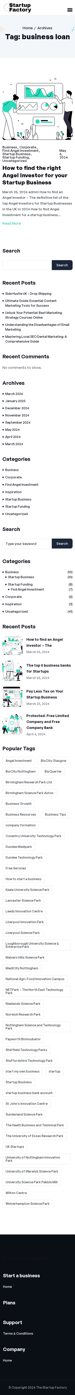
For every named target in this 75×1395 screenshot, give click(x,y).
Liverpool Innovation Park (25, 922)
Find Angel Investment (20, 150)
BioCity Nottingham (21, 771)
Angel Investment (19, 761)
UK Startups (15, 1147)
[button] (69, 10)
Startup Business (16, 154)
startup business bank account (29, 1093)
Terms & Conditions (18, 1333)
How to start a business (23, 879)
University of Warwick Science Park (32, 1171)
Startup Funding (15, 157)
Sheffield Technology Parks (26, 1050)
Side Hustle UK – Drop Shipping (28, 294)
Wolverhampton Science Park (28, 1204)
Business (9, 147)
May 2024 (12, 430)
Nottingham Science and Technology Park (33, 1026)
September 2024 (17, 422)
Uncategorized (14, 160)
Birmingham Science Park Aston (29, 793)
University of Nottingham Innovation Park (33, 1159)
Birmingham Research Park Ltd (29, 782)
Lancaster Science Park (23, 900)
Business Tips (55, 814)
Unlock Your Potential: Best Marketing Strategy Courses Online (33, 315)
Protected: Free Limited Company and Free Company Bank (47, 721)
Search (11, 250)
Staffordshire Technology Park (29, 1061)
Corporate (27, 147)
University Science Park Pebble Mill (32, 1182)
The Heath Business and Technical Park (35, 1125)
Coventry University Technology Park (33, 836)
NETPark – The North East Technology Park (34, 991)
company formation (21, 825)
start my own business (23, 1071)
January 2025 (15, 401)
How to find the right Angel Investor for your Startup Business (34, 175)
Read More (11, 223)
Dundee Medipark (19, 847)
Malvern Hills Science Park (25, 957)
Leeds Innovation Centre (24, 911)
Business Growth (19, 804)
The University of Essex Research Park (34, 1136)
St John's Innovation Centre (27, 1104)
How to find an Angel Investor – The (44, 642)
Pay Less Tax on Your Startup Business (44, 694)
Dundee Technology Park (24, 857)
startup (54, 1071)
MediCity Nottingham (22, 968)
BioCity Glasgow (53, 761)
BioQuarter (53, 771)
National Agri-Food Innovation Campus (35, 979)
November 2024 (17, 415)
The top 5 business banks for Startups (48, 668)
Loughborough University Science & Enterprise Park (32, 945)
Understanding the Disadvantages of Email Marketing (37, 327)
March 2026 (14, 394)
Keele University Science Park (27, 890)
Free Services (16, 868)
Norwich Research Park (23, 1014)
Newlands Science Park (23, 1004)
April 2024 (13, 437)
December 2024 (17, 408)
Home (28, 28)
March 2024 (14, 444)
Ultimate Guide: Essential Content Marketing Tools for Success (31, 303)
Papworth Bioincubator (23, 1039)
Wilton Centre (16, 1193)
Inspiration (13, 492)
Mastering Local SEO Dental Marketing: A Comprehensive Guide (36, 339)
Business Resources (21, 814)
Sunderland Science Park (24, 1114)
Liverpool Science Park (23, 933)
